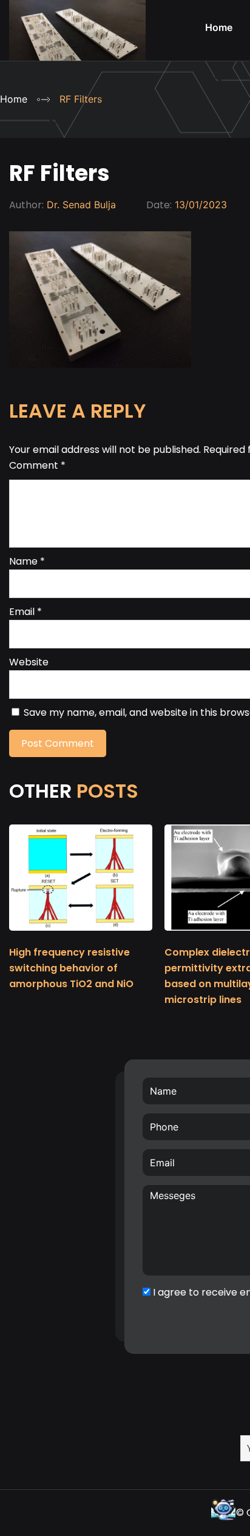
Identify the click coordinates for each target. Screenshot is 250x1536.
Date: (159, 205)
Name (27, 561)
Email (25, 612)
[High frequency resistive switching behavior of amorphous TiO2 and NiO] (80, 936)
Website (29, 662)
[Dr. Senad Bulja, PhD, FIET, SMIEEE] (77, 51)
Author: (26, 205)
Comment (37, 465)
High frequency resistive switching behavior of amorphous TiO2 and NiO (71, 968)
